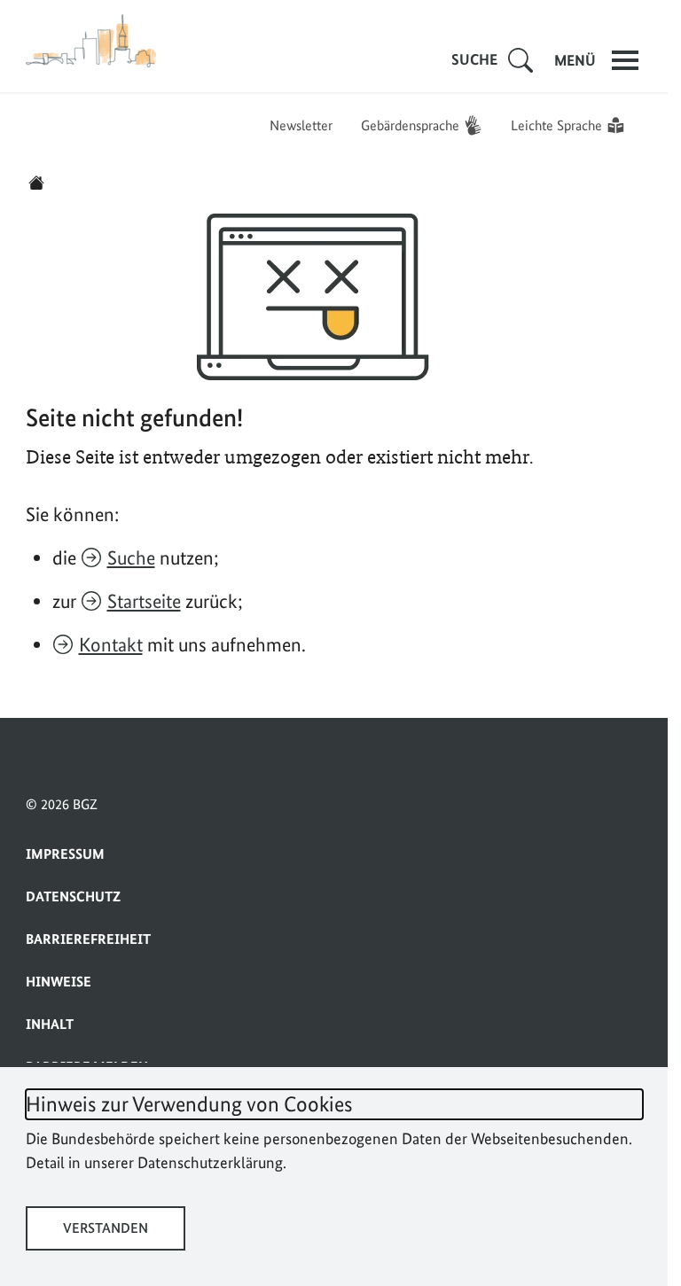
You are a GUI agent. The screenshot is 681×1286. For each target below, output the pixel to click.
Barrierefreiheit (88, 939)
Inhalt (50, 1024)
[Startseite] (36, 182)
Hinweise (58, 981)
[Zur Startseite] (92, 40)
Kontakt (111, 644)
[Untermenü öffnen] (520, 60)
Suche (131, 557)
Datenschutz (73, 896)
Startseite (144, 600)
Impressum (65, 854)
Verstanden (105, 1228)
